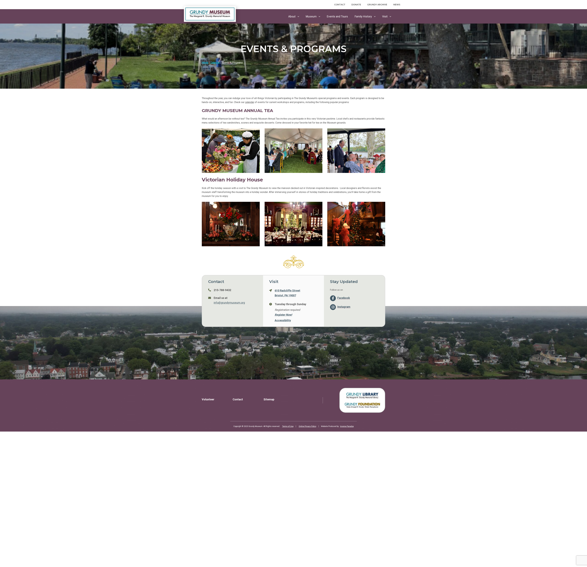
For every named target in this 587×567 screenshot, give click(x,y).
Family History (363, 16)
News (396, 4)
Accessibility (283, 320)
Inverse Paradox (347, 426)
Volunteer (208, 399)
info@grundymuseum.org (229, 302)
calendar (249, 102)
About (291, 16)
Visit (385, 16)
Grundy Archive (377, 4)
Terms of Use (288, 426)
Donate (356, 4)
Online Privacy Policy (307, 426)
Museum (311, 16)
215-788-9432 (222, 290)
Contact (339, 4)
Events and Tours (337, 16)
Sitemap (269, 399)
